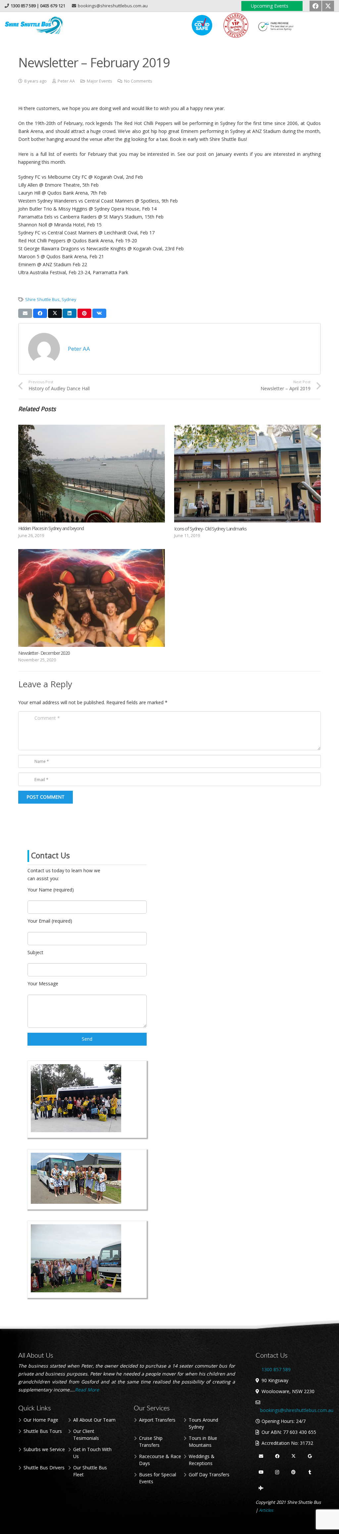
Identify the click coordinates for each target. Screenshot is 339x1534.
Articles (266, 1510)
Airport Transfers (157, 1420)
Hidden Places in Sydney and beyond (51, 528)
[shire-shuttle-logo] (35, 25)
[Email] (261, 1456)
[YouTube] (261, 1472)
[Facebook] (315, 6)
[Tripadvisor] (261, 1488)
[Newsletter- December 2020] (91, 598)
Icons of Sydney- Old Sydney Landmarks (210, 528)
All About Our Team (94, 1420)
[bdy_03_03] (235, 25)
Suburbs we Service (44, 1449)
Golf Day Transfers (209, 1474)
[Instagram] (277, 1472)
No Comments (138, 81)
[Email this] (25, 313)
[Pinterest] (293, 1472)
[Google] (310, 1456)
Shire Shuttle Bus (42, 299)
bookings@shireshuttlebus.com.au (296, 1410)
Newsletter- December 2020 (44, 653)
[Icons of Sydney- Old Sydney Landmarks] (247, 473)
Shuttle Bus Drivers (44, 1467)
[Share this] (40, 313)
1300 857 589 (319, 25)
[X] (328, 6)
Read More (87, 1389)
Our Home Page (41, 1420)
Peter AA (66, 81)
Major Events (99, 81)
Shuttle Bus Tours (43, 1431)
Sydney (69, 299)
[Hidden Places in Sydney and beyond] (91, 473)
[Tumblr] (310, 1472)
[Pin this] (84, 313)
